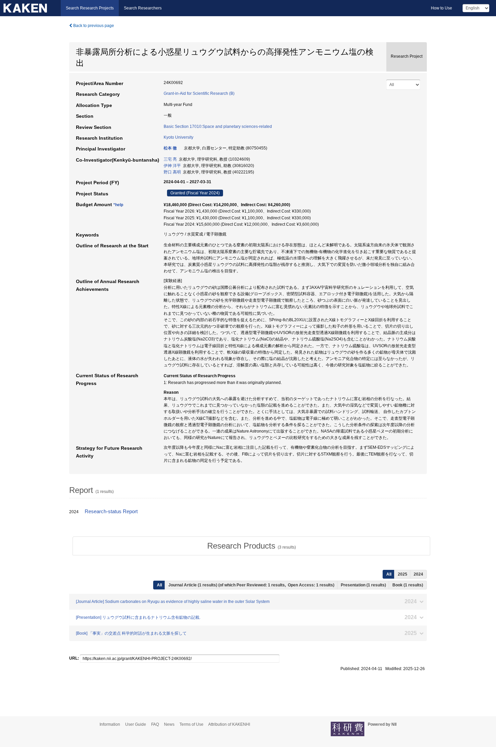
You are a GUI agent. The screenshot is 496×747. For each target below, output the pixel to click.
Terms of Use (191, 724)
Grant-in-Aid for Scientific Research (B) (199, 93)
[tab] (251, 545)
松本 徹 (170, 148)
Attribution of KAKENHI (229, 724)
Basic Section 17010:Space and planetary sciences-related (218, 126)
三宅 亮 (170, 159)
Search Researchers (143, 8)
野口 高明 (172, 172)
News (169, 724)
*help (118, 204)
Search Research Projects (90, 8)
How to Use (441, 8)
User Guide (135, 724)
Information (110, 724)
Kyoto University (178, 137)
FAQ (155, 724)
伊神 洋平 (172, 165)
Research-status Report (111, 511)
